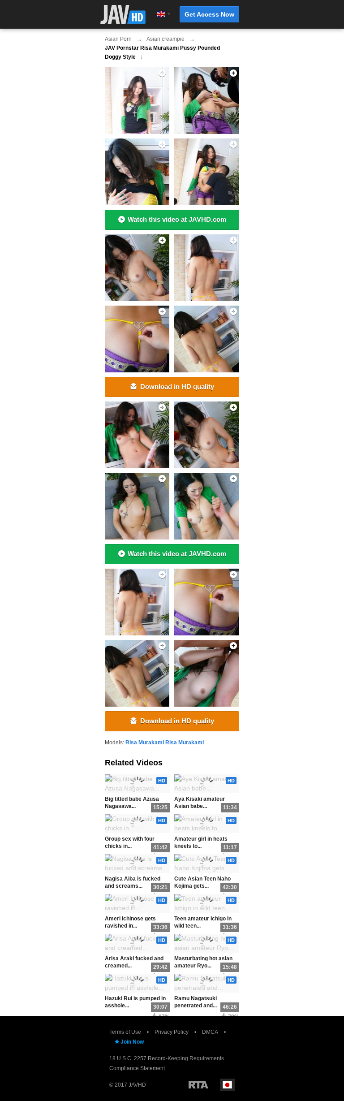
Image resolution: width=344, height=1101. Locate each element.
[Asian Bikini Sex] (207, 673)
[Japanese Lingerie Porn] (136, 506)
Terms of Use (125, 1032)
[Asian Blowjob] (136, 602)
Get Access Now (209, 14)
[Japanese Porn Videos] (207, 339)
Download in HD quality (177, 386)
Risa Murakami (144, 742)
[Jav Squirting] (136, 100)
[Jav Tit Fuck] (207, 267)
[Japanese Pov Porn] (207, 602)
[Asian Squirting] (136, 673)
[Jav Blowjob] (136, 339)
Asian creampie (165, 39)
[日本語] (227, 1085)
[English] (161, 14)
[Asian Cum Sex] (136, 267)
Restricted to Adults (198, 1084)
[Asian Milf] (207, 171)
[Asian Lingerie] (207, 435)
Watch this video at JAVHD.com (177, 219)
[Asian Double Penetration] (136, 435)
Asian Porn (118, 39)
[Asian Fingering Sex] (136, 171)
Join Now (132, 1042)
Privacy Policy (172, 1032)
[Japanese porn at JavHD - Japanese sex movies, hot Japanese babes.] (123, 14)
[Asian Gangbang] (207, 506)
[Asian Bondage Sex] (207, 100)
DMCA (210, 1032)
